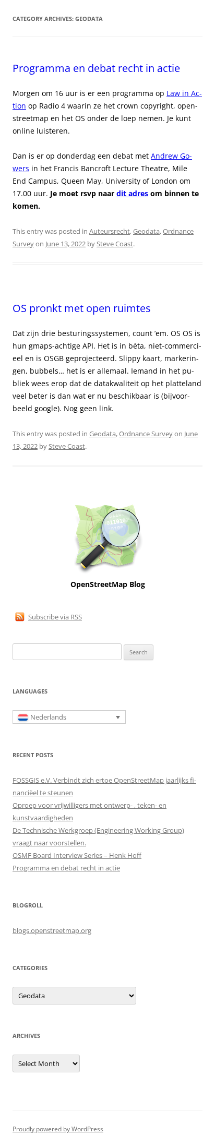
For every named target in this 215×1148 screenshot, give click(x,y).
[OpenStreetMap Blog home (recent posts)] (108, 572)
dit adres (132, 193)
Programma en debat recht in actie (96, 68)
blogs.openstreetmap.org (52, 930)
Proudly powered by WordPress (58, 1129)
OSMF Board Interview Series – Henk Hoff (77, 855)
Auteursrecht (109, 231)
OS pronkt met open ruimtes (82, 308)
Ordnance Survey (146, 433)
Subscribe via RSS (55, 616)
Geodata (146, 231)
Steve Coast (115, 243)
